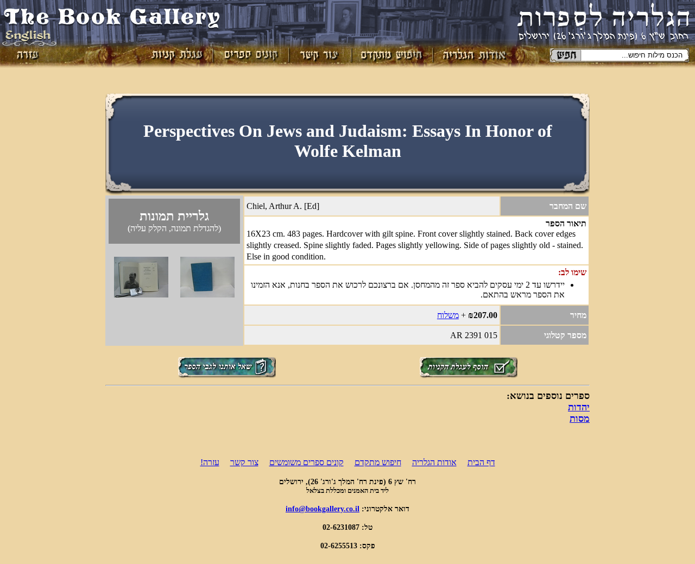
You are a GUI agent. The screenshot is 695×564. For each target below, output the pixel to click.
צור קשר (244, 462)
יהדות (579, 407)
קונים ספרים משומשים (306, 462)
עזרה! (209, 462)
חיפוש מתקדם (378, 462)
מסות (580, 418)
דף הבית (481, 462)
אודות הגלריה (434, 462)
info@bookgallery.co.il (322, 508)
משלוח (448, 315)
